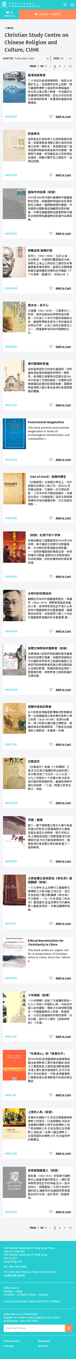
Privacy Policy (12, 1341)
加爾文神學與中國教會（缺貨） (48, 648)
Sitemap (9, 1346)
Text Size (43, 1346)
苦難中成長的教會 (39, 707)
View (56, 58)
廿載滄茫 (34, 761)
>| (70, 66)
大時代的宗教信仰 (39, 593)
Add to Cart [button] (63, 116)
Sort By (8, 58)
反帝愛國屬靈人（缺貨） (44, 1170)
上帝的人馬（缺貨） (41, 1112)
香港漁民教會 (37, 75)
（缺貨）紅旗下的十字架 (44, 535)
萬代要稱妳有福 (38, 364)
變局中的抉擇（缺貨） (42, 192)
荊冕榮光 (34, 133)
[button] (47, 14)
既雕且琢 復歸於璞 (40, 250)
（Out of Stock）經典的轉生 (47, 476)
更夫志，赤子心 (38, 305)
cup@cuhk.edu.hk (14, 1275)
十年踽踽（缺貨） (39, 995)
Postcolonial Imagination (46, 422)
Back (10, 28)
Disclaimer (44, 1341)
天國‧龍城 (35, 820)
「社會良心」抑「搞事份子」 (47, 1053)
